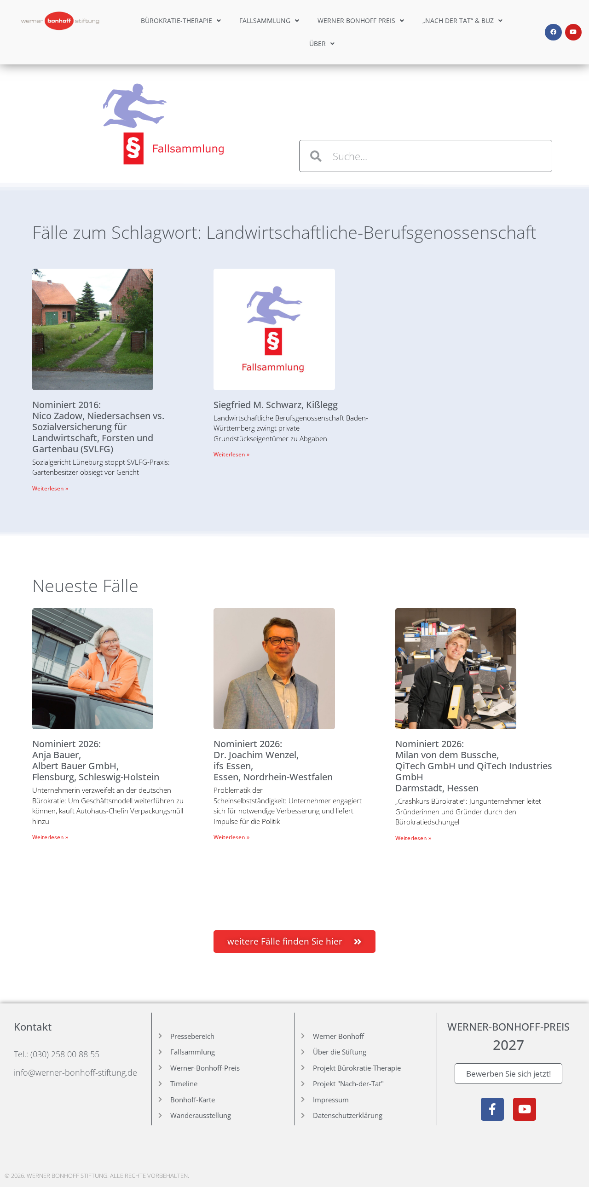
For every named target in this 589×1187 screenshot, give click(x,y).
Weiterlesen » (50, 488)
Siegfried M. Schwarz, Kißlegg (276, 404)
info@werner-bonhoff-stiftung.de (75, 1072)
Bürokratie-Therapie (176, 20)
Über (317, 43)
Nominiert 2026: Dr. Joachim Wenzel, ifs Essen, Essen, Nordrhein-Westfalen (273, 760)
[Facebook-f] (492, 1109)
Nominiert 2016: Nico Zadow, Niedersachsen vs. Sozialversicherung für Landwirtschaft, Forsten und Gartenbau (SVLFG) (98, 426)
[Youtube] (573, 32)
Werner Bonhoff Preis (356, 20)
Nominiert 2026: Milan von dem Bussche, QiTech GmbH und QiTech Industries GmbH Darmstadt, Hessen (473, 766)
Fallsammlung (264, 20)
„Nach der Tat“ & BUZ (458, 20)
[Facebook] (553, 32)
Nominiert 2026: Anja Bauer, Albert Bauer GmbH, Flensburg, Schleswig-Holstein (95, 760)
